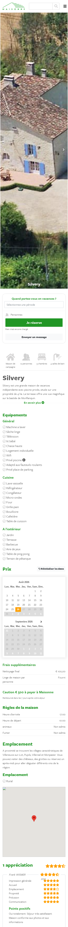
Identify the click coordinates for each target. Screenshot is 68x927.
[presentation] (4, 149)
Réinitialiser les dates (52, 568)
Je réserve (34, 322)
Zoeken (56, 6)
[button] (34, 405)
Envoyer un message (34, 337)
